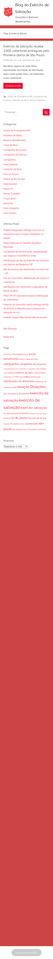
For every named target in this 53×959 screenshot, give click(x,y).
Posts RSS (8, 337)
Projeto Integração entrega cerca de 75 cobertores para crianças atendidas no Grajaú (23, 234)
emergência (12, 394)
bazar (26, 354)
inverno (23, 413)
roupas (6, 424)
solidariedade (31, 423)
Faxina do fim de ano (14, 179)
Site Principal (10, 328)
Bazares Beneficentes (14, 140)
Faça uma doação (26, 952)
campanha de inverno (32, 364)
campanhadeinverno (10, 369)
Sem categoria (11, 208)
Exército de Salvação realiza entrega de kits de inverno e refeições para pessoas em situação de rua (26, 308)
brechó (22, 359)
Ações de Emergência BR (19, 96)
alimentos (7, 354)
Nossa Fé (8, 188)
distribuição (35, 377)
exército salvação (33, 407)
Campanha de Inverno (15, 150)
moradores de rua (35, 413)
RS (11, 424)
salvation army (18, 424)
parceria (6, 418)
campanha (11, 364)
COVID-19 (16, 377)
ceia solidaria (41, 369)
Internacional (10, 184)
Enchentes (24, 393)
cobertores (7, 377)
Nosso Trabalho (37, 100)
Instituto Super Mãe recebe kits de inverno (25, 317)
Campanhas (9, 159)
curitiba (26, 376)
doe (5, 394)
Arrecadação (18, 354)
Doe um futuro (11, 174)
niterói (44, 413)
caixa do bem (31, 359)
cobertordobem (40, 373)
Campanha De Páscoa (15, 154)
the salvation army (20, 430)
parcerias (8, 203)
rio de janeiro (19, 418)
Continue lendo (13, 86)
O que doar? (9, 198)
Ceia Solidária (10, 164)
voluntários (32, 429)
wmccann (42, 429)
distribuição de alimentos (18, 381)
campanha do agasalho (27, 369)
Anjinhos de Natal (12, 135)
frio (4, 413)
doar (14, 387)
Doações (38, 387)
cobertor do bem (24, 372)
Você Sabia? (9, 213)
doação (23, 387)
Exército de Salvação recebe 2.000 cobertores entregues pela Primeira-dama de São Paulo (26, 50)
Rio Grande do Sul (37, 418)
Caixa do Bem (10, 145)
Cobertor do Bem (20, 100)
